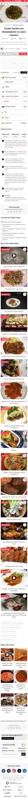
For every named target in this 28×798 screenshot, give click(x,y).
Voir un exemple (22, 748)
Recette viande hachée (8, 635)
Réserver (24, 145)
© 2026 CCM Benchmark (14, 780)
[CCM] (7, 787)
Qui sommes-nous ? (6, 775)
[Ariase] (7, 796)
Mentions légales (13, 778)
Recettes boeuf (23, 3)
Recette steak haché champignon (12, 222)
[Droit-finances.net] (20, 790)
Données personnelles (8, 777)
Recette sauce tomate (8, 631)
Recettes (6, 3)
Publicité (17, 775)
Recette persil (6, 623)
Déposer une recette (7, 738)
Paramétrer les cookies (19, 777)
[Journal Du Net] (20, 787)
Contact (13, 775)
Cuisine (5, 748)
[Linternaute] (7, 790)
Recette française (7, 639)
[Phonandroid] (20, 796)
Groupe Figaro (21, 778)
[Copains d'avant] (7, 793)
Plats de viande (14, 3)
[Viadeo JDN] (20, 793)
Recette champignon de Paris (10, 627)
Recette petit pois (18, 623)
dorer (10, 144)
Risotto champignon (8, 229)
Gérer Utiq (6, 778)
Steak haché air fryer (8, 224)
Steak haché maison (8, 237)
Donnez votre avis (18, 25)
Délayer (7, 174)
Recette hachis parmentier (10, 233)
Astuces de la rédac (8, 750)
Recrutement (23, 775)
